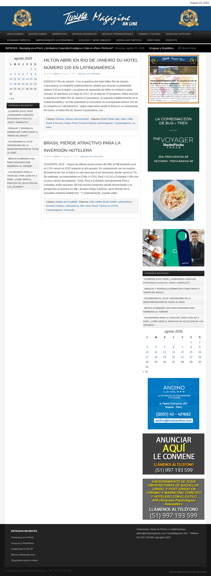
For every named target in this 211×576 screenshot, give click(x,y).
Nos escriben (15, 34)
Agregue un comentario (89, 73)
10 (10, 79)
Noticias (60, 119)
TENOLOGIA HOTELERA (178, 34)
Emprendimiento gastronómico (54, 40)
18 (15, 84)
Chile (91, 201)
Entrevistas (59, 34)
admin (56, 73)
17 (10, 84)
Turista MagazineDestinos (105, 18)
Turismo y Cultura (149, 34)
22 (31, 84)
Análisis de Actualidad (66, 201)
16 (35, 79)
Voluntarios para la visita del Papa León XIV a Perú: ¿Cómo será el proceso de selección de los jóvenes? (22, 179)
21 (27, 84)
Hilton (123, 119)
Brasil (104, 119)
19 (19, 84)
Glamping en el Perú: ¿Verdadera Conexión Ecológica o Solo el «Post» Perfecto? (66, 48)
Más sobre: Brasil (89, 206)
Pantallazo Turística (129, 40)
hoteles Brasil (71, 123)
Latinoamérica (72, 206)
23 (35, 84)
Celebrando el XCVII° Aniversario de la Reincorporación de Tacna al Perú (23, 147)
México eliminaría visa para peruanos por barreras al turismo (21, 162)
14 (27, 79)
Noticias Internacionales (117, 34)
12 (19, 79)
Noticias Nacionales (84, 34)
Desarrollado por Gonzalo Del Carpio (188, 572)
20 (23, 84)
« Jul (11, 98)
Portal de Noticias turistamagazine (96, 123)
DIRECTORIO (153, 40)
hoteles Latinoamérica (121, 201)
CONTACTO (171, 40)
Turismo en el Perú (108, 206)
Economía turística (18, 40)
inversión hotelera (55, 206)
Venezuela (69, 210)
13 (23, 79)
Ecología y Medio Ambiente (95, 40)
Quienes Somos (38, 34)
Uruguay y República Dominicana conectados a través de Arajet (22, 132)
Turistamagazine (122, 123)
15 (31, 79)
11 (15, 79)
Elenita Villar (114, 119)
